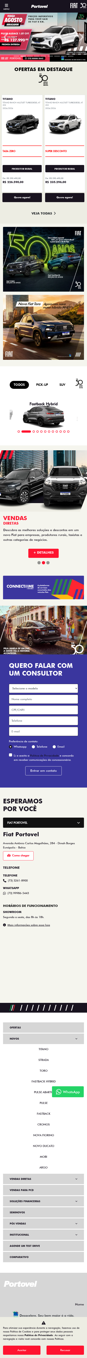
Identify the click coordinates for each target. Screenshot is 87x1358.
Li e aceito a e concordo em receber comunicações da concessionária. (44, 757)
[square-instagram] (48, 1295)
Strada (43, 1060)
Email (61, 746)
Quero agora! (22, 197)
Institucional (19, 1234)
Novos (14, 1038)
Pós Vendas (18, 1223)
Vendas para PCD (22, 1190)
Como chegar (20, 855)
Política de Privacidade (44, 755)
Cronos (43, 1124)
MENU (6, 9)
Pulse (44, 1103)
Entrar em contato (43, 771)
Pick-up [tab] (42, 385)
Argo (43, 1167)
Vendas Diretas (20, 1178)
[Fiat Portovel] (39, 6)
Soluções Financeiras (25, 1201)
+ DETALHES (43, 552)
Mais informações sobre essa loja (28, 925)
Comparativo (19, 1257)
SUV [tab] (62, 385)
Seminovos (17, 1212)
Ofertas (15, 1027)
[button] (6, 37)
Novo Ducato (43, 1146)
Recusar (65, 1350)
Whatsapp (20, 746)
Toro (44, 1070)
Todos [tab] (19, 385)
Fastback (43, 1113)
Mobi (43, 1156)
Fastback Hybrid (44, 1081)
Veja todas (42, 213)
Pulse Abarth (43, 1092)
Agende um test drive (25, 1245)
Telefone (42, 746)
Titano (43, 1049)
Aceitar (21, 1350)
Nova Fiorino (43, 1135)
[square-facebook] (39, 1295)
